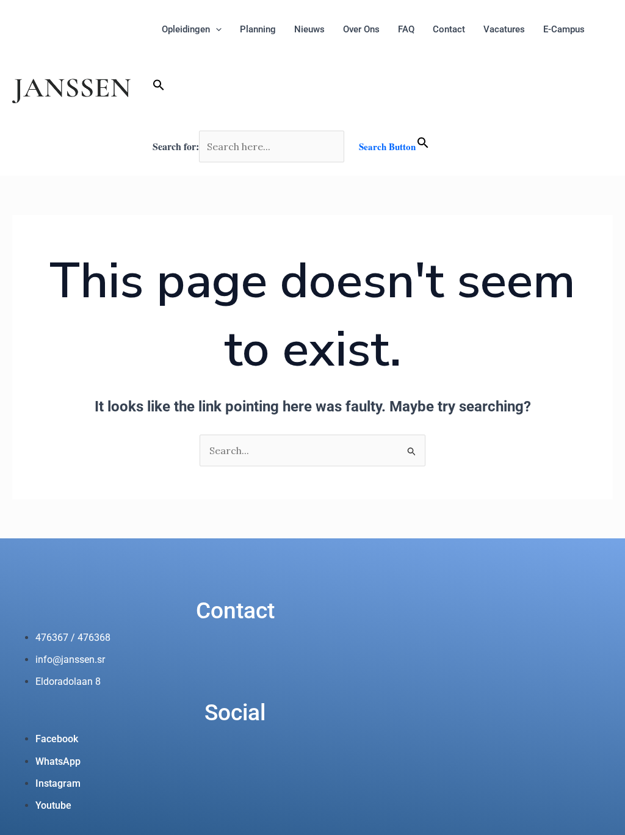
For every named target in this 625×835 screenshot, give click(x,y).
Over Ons (361, 29)
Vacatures (504, 29)
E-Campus (564, 29)
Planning (258, 29)
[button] (299, 88)
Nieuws (309, 29)
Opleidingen (186, 29)
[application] (216, 29)
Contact (449, 29)
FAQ (406, 29)
